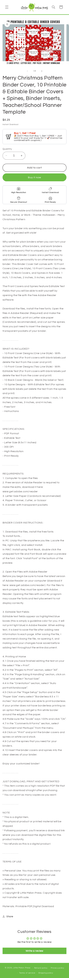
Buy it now (34, 177)
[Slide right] (41, 71)
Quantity (7, 149)
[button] (6, 7)
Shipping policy (45, 973)
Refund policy (41, 968)
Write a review (34, 951)
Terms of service (27, 973)
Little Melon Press (21, 968)
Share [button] (9, 916)
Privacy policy (57, 968)
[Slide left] (27, 71)
